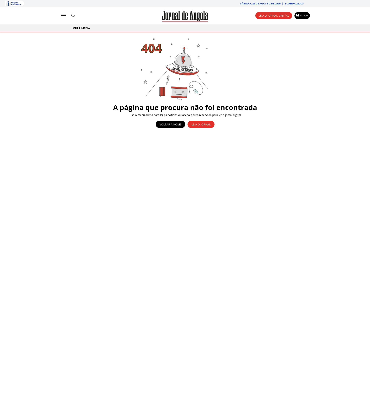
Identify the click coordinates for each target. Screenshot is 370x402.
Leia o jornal (201, 124)
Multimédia (81, 28)
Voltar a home (170, 124)
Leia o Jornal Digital (273, 15)
